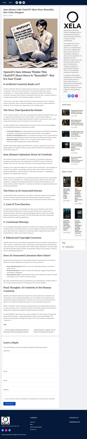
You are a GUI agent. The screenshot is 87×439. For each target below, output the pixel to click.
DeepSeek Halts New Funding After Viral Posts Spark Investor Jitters (77, 134)
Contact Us (33, 429)
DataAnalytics (69, 247)
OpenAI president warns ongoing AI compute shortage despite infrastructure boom (76, 146)
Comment (6, 351)
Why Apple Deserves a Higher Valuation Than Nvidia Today (77, 112)
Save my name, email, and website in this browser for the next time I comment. (30, 399)
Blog (31, 424)
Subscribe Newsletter (36, 427)
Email (5, 380)
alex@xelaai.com (74, 422)
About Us (32, 422)
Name (5, 371)
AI (63, 247)
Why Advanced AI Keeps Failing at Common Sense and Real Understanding (77, 122)
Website (5, 389)
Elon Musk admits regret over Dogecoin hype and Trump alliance (77, 160)
